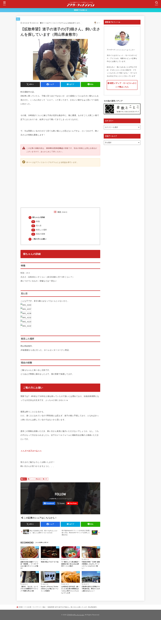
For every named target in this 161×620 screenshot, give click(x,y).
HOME (21, 607)
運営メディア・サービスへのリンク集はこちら (123, 85)
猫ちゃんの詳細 (37, 217)
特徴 (36, 221)
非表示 (64, 212)
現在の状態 (38, 234)
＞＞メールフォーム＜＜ (31, 451)
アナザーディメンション (75, 615)
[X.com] (61, 503)
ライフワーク (37, 607)
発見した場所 (39, 230)
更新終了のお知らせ (80, 10)
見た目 (37, 226)
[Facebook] (49, 503)
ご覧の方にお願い (38, 239)
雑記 (18, 19)
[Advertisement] (100, 184)
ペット (32, 479)
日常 (46, 479)
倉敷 (39, 479)
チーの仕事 (27, 607)
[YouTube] (72, 503)
